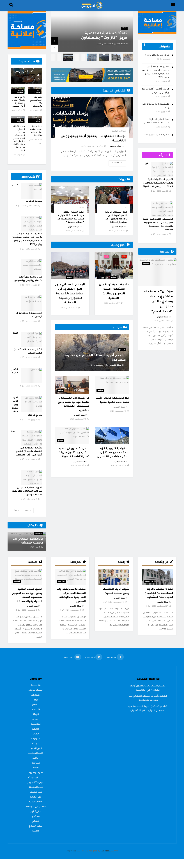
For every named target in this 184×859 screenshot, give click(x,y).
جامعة (35, 729)
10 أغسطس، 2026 (162, 321)
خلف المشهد (35, 753)
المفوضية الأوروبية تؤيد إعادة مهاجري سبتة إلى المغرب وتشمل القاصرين (113, 452)
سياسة (146, 263)
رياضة (103, 581)
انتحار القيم (164, 135)
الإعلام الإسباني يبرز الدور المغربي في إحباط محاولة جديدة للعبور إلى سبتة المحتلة (70, 293)
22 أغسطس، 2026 (96, 147)
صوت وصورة (37, 91)
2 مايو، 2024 (35, 111)
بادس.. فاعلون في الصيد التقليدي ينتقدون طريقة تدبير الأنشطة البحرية (73, 452)
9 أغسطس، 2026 (30, 610)
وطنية (113, 277)
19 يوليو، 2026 (32, 386)
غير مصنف (35, 792)
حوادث (35, 744)
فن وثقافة (149, 581)
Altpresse (71, 851)
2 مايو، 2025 (32, 80)
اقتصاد (17, 581)
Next (17, 511)
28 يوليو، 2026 (32, 249)
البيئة (36, 714)
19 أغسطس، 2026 (112, 303)
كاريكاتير (38, 534)
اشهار (35, 705)
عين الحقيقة (36, 787)
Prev (27, 511)
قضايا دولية (35, 802)
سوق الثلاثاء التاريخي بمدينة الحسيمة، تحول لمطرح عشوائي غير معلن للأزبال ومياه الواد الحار (19, 138)
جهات (125, 208)
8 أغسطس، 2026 (73, 610)
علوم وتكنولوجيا (36, 782)
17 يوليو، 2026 (32, 499)
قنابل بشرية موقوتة (159, 55)
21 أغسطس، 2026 (98, 365)
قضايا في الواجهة (119, 131)
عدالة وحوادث (35, 777)
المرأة (35, 719)
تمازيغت (61, 581)
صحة (36, 768)
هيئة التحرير (119, 44)
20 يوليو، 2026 (163, 191)
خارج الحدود (35, 748)
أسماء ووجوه (35, 690)
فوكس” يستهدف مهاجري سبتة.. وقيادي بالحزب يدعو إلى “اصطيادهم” (158, 302)
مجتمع (122, 350)
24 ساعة (36, 685)
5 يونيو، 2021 (17, 155)
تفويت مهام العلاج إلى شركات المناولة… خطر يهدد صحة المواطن (27, 491)
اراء (36, 700)
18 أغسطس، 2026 (78, 466)
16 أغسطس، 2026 (69, 308)
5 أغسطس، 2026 (74, 231)
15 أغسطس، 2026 (117, 231)
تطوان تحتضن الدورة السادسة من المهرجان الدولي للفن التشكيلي (158, 593)
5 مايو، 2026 (36, 547)
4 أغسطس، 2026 (30, 206)
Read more (117, 163)
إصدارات (35, 695)
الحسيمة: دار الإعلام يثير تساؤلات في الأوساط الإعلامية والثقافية (106, 33)
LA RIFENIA (105, 851)
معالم (35, 821)
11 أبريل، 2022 (17, 111)
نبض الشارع (121, 23)
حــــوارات (35, 739)
